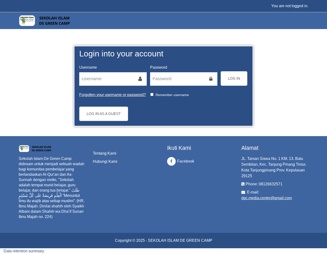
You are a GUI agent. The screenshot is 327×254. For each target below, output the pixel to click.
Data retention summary (24, 251)
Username (88, 67)
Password (158, 67)
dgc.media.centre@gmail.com (266, 198)
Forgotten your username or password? (112, 95)
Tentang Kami (104, 153)
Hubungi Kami (105, 161)
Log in (234, 78)
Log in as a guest (104, 114)
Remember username (172, 95)
